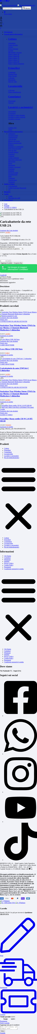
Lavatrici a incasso (14, 119)
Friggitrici (11, 154)
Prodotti (6, 206)
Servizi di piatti (13, 173)
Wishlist (6, 561)
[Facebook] (1, 1)
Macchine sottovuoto (15, 160)
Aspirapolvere (12, 137)
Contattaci (7, 558)
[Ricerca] (18, 20)
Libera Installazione (14, 92)
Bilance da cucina (14, 141)
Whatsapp (7, 559)
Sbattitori (11, 171)
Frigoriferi (14, 68)
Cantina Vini (12, 128)
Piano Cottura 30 (13, 54)
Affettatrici (11, 134)
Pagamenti (7, 567)
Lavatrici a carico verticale (16, 117)
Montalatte (11, 165)
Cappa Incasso (13, 45)
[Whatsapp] (3, 1)
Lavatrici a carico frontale (16, 115)
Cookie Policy (8, 565)
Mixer (10, 163)
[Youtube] (7, 1)
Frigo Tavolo (12, 76)
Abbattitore (12, 43)
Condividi (3, 275)
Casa (5, 204)
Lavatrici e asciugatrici (20, 107)
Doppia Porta (12, 74)
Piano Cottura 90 (13, 62)
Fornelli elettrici (13, 152)
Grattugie (11, 156)
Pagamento (3, 1021)
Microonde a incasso (15, 52)
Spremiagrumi (12, 174)
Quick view (4, 319)
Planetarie (11, 169)
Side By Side (12, 82)
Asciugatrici (12, 111)
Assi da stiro (12, 139)
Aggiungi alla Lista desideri (9, 230)
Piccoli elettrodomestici (11, 458)
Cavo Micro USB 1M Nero (11, 349)
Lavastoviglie (15, 86)
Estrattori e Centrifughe (15, 147)
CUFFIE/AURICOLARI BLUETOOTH (13, 321)
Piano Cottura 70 (13, 58)
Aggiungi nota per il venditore (10, 1025)
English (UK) (11, 903)
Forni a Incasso (13, 49)
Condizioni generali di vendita (14, 569)
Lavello (10, 51)
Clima (10, 129)
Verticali (11, 103)
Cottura (12, 39)
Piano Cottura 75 (13, 60)
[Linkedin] (20, 822)
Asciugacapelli (13, 135)
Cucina (10, 47)
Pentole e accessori (14, 167)
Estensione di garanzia (7, 247)
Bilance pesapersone (14, 143)
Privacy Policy (9, 563)
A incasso (11, 78)
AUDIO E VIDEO (10, 207)
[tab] (18, 281)
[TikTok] (8, 1)
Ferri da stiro (12, 150)
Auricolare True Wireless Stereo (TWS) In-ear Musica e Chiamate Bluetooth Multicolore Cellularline (18, 327)
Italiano (7, 901)
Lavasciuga (12, 113)
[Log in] (1, 18)
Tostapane (11, 178)
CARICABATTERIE (7, 345)
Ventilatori (11, 182)
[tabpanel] (18, 294)
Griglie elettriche (13, 158)
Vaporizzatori (12, 180)
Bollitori (11, 145)
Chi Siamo (7, 556)
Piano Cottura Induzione (16, 64)
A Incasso (11, 90)
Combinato (11, 72)
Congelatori (14, 96)
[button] (6, 336)
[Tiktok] (20, 860)
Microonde (11, 161)
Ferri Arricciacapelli (14, 148)
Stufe (10, 176)
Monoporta (11, 80)
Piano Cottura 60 (13, 56)
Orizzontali (11, 101)
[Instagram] (5, 1)
